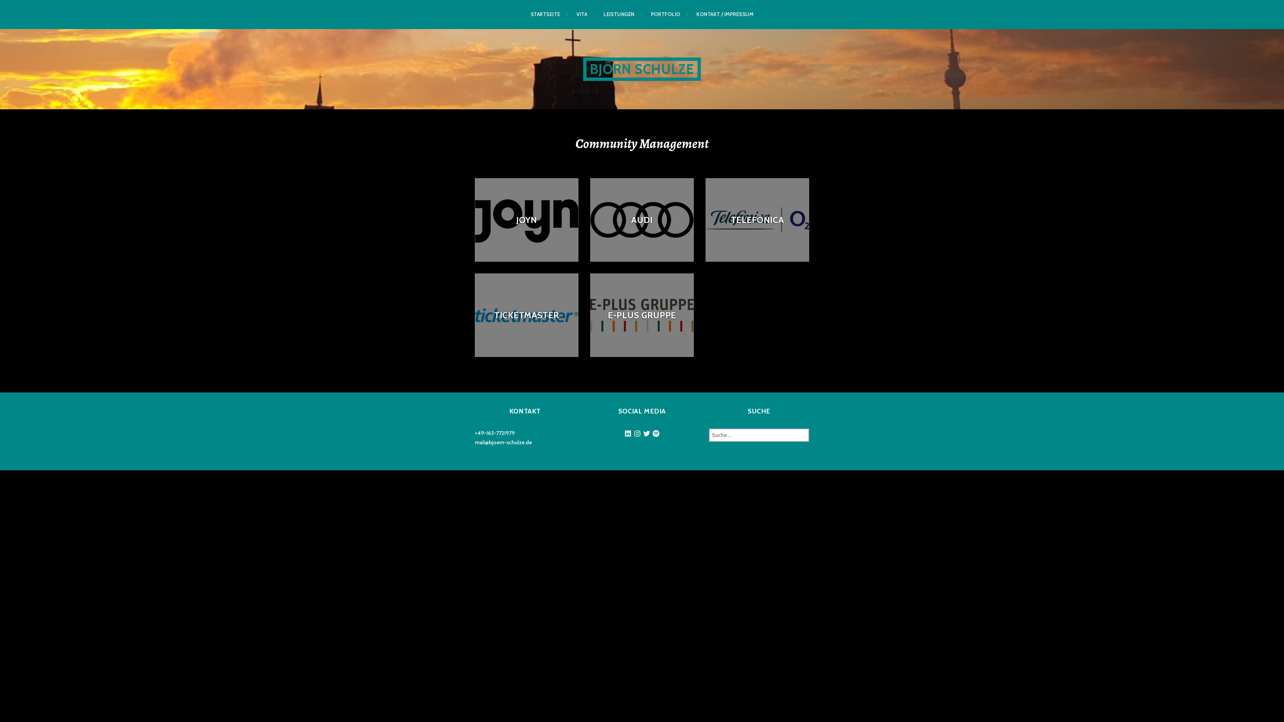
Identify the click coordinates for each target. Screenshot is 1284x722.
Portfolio (665, 14)
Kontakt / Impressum (725, 14)
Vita (581, 14)
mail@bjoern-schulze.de (503, 442)
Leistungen (619, 14)
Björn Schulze (642, 69)
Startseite (545, 14)
